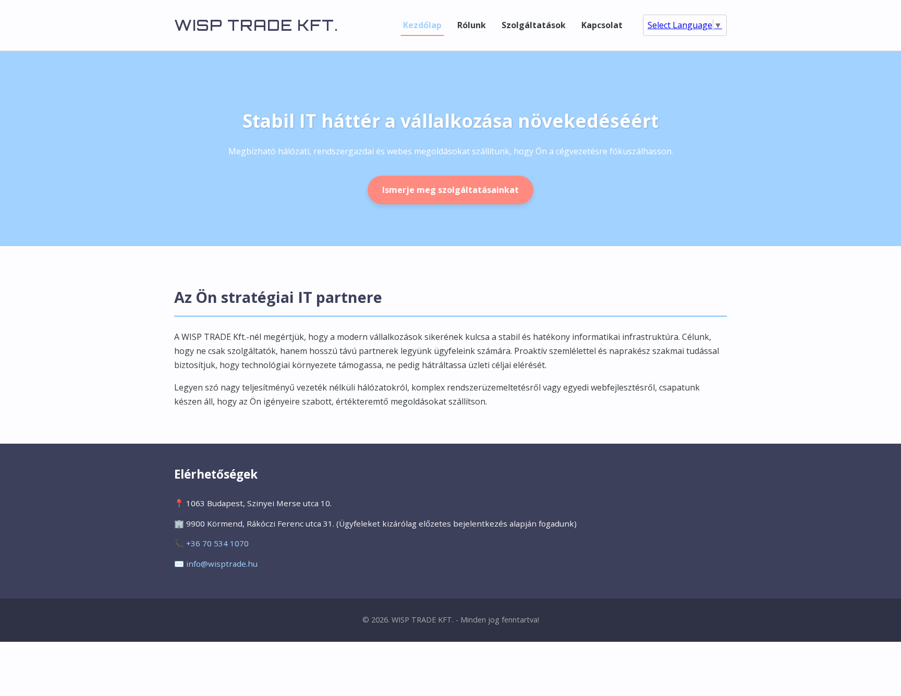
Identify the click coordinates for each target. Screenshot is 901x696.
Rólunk (471, 25)
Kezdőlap (422, 25)
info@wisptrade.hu (222, 563)
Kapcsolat (602, 25)
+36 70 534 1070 (217, 543)
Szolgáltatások (534, 25)
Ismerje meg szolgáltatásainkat (450, 190)
